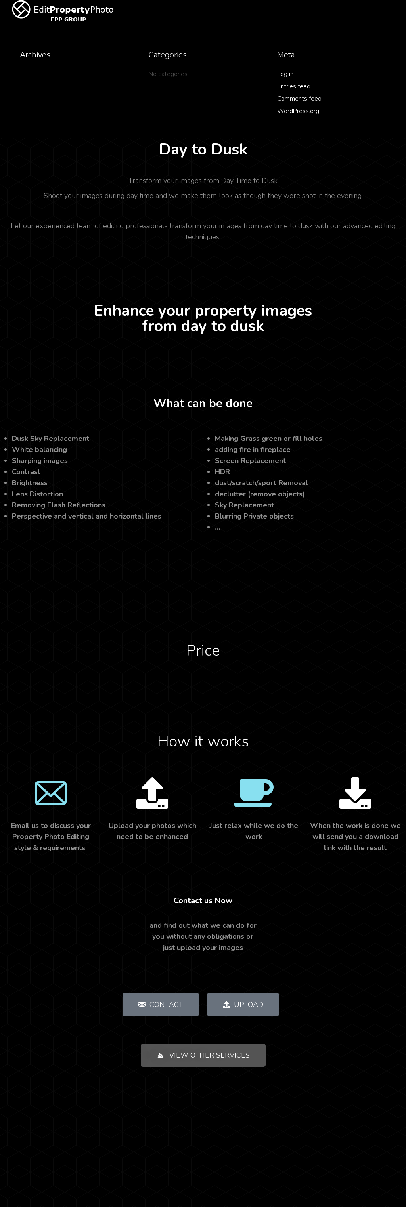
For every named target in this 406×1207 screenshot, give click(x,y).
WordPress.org (298, 111)
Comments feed (299, 98)
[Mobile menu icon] (389, 13)
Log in (285, 74)
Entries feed (293, 86)
